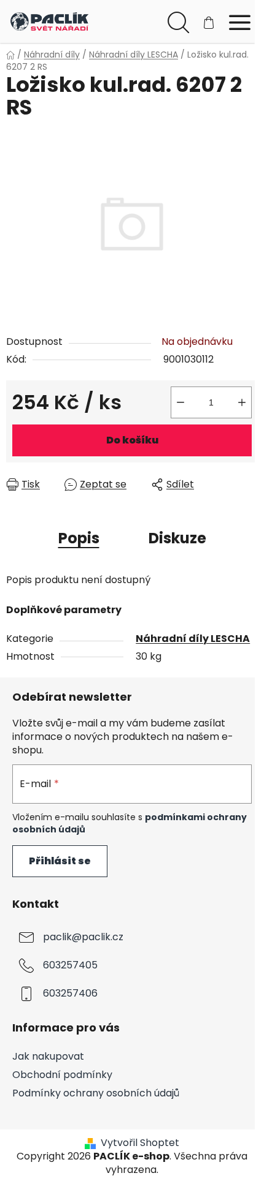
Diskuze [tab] (177, 538)
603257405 (70, 965)
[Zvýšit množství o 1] (242, 402)
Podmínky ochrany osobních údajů (95, 1093)
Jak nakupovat (48, 1056)
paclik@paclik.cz (83, 937)
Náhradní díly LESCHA (193, 639)
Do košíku (132, 440)
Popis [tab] (78, 538)
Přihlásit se (60, 861)
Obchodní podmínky (62, 1075)
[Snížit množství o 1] (180, 402)
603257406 (70, 993)
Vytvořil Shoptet (140, 1143)
